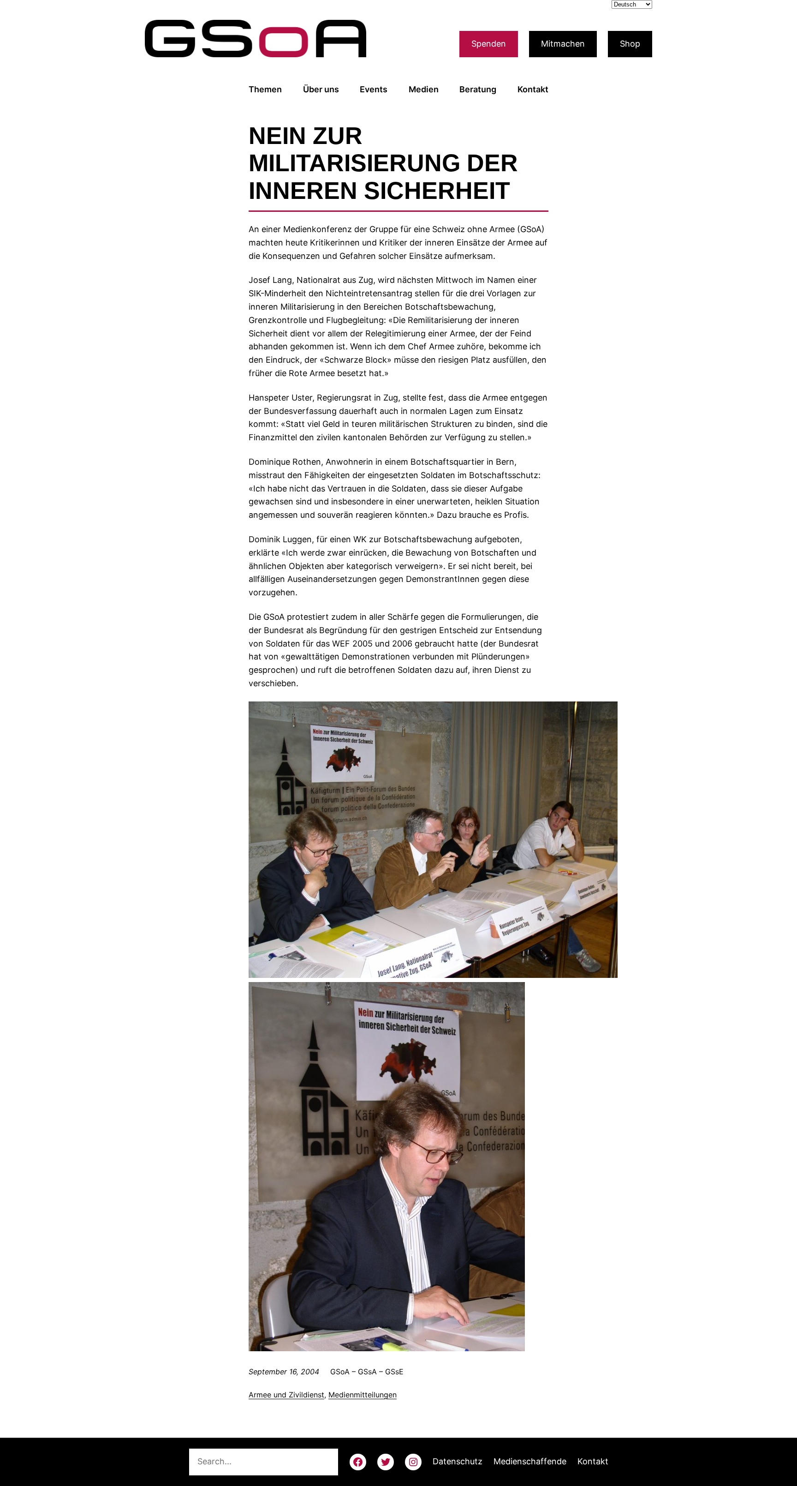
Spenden (488, 43)
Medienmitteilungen (362, 1394)
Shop (630, 43)
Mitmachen (563, 43)
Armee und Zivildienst (286, 1394)
